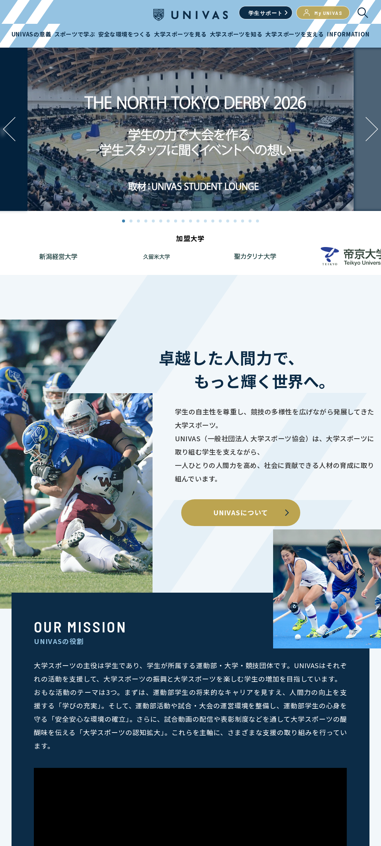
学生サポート (266, 13)
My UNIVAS (328, 13)
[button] (371, 129)
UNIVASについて (240, 512)
